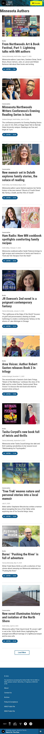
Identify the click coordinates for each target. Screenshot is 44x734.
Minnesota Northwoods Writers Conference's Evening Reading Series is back (21, 110)
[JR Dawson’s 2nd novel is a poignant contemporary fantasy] (21, 280)
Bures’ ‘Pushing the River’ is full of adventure (20, 556)
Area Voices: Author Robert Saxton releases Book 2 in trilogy (19, 367)
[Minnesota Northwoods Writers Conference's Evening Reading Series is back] (21, 89)
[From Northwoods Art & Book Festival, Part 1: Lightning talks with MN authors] (21, 25)
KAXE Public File (9, 706)
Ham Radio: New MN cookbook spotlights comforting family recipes (21, 239)
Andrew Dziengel (7, 376)
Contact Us (8, 693)
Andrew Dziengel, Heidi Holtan (11, 119)
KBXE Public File (9, 711)
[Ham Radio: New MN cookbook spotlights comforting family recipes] (21, 217)
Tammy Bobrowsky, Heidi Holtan (11, 56)
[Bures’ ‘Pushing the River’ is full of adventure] (21, 536)
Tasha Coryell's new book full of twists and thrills (21, 433)
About (6, 688)
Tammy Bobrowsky (7, 311)
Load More (22, 652)
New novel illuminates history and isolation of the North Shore (21, 617)
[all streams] (41, 731)
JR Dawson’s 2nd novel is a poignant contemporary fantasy (19, 302)
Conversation (6, 104)
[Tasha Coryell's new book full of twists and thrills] (21, 413)
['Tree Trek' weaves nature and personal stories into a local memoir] (21, 473)
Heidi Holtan (6, 248)
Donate (37, 3)
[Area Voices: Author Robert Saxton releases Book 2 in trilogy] (21, 346)
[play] (3, 731)
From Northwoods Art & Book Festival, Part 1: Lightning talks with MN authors (21, 47)
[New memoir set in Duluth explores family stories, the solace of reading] (21, 154)
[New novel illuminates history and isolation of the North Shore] (21, 595)
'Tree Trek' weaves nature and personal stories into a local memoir (21, 495)
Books (4, 41)
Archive (6, 697)
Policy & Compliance (11, 702)
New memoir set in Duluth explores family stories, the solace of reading (19, 176)
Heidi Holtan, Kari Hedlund (10, 185)
